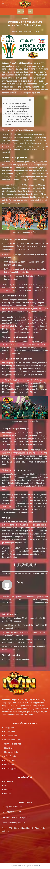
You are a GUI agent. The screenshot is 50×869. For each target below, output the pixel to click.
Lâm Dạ (36, 32)
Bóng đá (7, 794)
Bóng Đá (25, 18)
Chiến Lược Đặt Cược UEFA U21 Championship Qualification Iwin (37, 600)
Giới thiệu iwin (10, 756)
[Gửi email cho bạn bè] (27, 565)
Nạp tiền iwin (9, 760)
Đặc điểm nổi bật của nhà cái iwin (17, 114)
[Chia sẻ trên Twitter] (23, 565)
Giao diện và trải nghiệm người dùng (20, 116)
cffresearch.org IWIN (10, 700)
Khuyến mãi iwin (11, 752)
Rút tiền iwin (9, 764)
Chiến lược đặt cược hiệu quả (17, 111)
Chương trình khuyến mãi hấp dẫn (19, 119)
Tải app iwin (9, 727)
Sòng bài (8, 789)
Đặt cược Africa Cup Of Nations (16, 103)
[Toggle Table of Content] (29, 100)
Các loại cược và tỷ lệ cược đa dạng (20, 122)
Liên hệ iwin (9, 748)
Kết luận (8, 124)
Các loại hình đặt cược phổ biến (18, 109)
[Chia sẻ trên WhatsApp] (14, 565)
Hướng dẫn (8, 781)
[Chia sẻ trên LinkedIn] (35, 565)
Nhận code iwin (10, 736)
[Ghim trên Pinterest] (31, 565)
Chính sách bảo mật (12, 744)
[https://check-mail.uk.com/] (25, 4)
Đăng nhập (20, 11)
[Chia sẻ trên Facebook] (19, 565)
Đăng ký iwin (9, 732)
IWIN (38, 866)
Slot (5, 785)
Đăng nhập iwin (10, 768)
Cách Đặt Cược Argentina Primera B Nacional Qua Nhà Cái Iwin (12, 600)
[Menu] (3, 4)
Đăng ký (30, 11)
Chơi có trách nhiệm (12, 740)
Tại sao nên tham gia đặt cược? (18, 106)
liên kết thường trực (40, 573)
